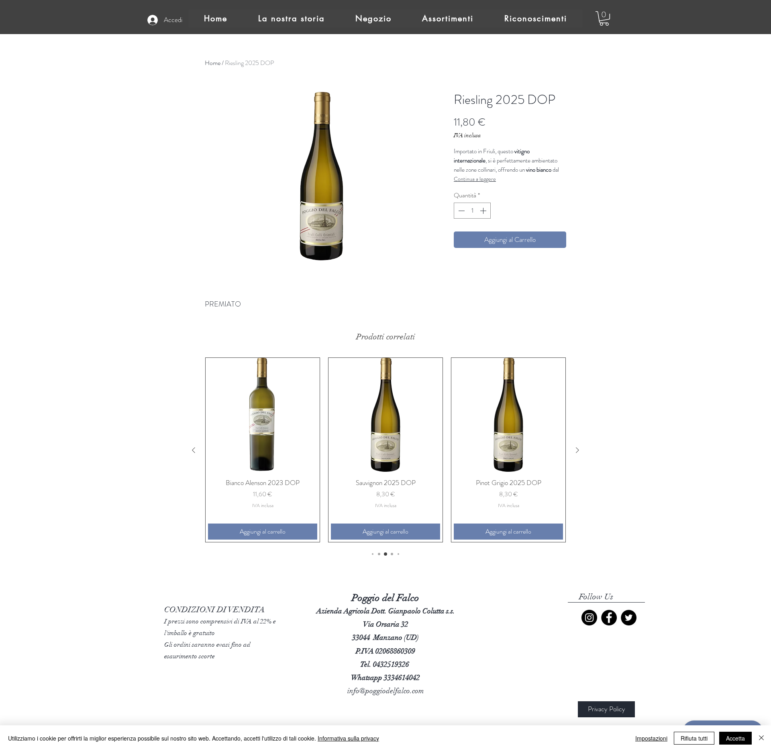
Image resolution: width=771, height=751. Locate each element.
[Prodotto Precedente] (193, 450)
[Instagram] (589, 617)
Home (212, 62)
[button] (604, 18)
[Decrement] (460, 210)
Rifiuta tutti (694, 738)
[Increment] (484, 210)
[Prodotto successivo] (577, 450)
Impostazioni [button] (651, 738)
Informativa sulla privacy (348, 738)
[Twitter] (628, 617)
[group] (385, 449)
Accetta (735, 738)
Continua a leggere (475, 179)
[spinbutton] (472, 210)
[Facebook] (609, 617)
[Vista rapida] (263, 415)
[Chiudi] (761, 738)
